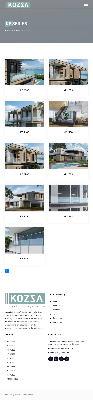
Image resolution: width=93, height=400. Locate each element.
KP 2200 (24, 174)
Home (55, 301)
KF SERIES (11, 346)
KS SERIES (11, 362)
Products (18, 30)
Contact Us (57, 322)
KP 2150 (68, 132)
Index (9, 30)
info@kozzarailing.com (63, 348)
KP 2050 (68, 90)
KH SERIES (11, 358)
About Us (56, 306)
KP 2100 (24, 132)
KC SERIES (11, 371)
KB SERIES (11, 367)
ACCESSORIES (12, 379)
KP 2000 (24, 90)
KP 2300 (68, 174)
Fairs (54, 314)
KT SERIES (11, 350)
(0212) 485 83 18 (62, 353)
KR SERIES (11, 375)
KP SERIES (11, 354)
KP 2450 (24, 258)
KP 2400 (68, 216)
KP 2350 (24, 216)
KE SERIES (11, 342)
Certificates (57, 318)
